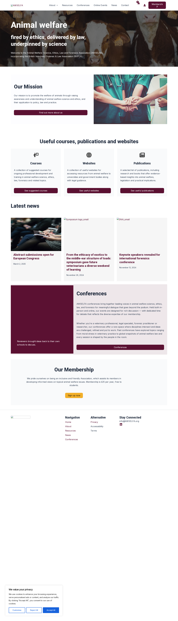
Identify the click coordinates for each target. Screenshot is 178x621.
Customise (17, 610)
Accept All (51, 610)
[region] (34, 600)
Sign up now (74, 395)
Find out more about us (50, 112)
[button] (56, 5)
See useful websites (89, 190)
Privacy (94, 422)
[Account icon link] (144, 5)
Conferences (120, 347)
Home (68, 422)
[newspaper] (142, 155)
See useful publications (142, 190)
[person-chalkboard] (36, 155)
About (68, 426)
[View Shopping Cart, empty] (138, 5)
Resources (70, 430)
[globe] (89, 155)
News (68, 435)
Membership (157, 5)
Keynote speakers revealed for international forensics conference (139, 258)
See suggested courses (35, 190)
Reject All (34, 610)
